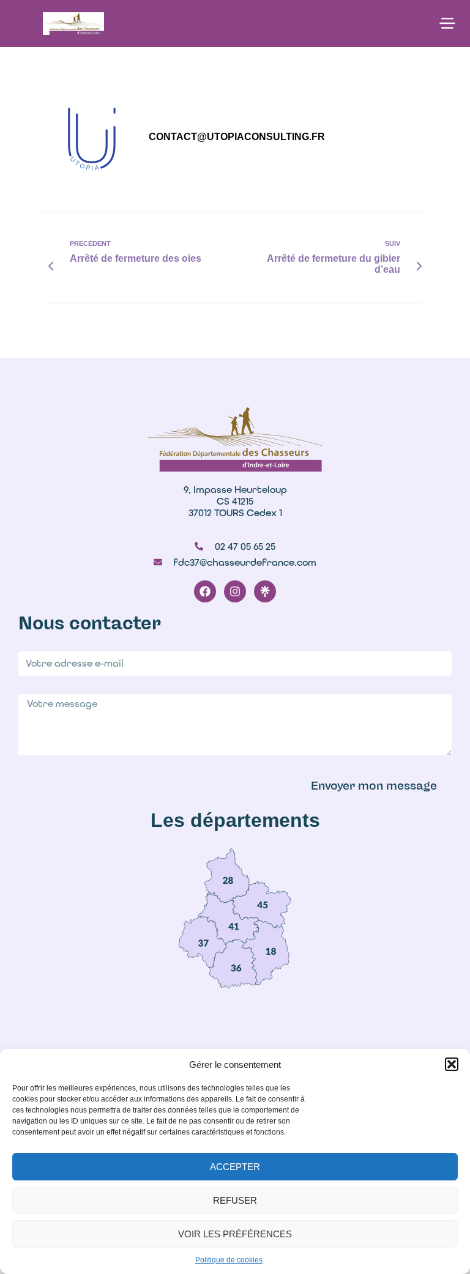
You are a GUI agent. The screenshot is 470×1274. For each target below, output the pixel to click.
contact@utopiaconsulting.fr (237, 136)
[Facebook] (205, 591)
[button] (452, 1064)
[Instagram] (235, 591)
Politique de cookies (229, 1260)
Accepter (235, 1166)
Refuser (235, 1200)
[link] (227, 875)
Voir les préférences (235, 1234)
